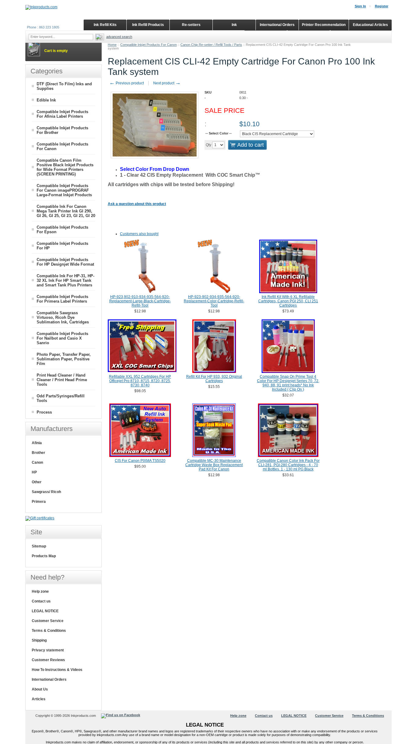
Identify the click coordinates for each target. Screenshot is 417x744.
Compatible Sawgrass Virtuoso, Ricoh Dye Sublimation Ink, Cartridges (63, 317)
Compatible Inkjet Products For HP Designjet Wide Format (65, 262)
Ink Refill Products (148, 25)
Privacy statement (48, 650)
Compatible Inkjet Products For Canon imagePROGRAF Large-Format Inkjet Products (64, 190)
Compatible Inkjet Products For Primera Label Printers (62, 299)
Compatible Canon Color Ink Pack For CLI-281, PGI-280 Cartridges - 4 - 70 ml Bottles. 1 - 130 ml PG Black (288, 465)
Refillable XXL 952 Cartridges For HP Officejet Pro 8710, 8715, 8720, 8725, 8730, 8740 (140, 380)
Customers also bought (139, 234)
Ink (234, 25)
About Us (40, 689)
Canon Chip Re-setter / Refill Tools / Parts (211, 44)
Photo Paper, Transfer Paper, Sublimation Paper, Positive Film (64, 359)
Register (381, 6)
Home (112, 44)
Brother (38, 453)
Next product (167, 83)
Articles (38, 699)
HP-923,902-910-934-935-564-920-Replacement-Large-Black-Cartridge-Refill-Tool (140, 301)
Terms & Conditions (49, 630)
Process (44, 412)
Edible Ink (46, 100)
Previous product (126, 83)
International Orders (49, 679)
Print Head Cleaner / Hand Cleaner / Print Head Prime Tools (62, 380)
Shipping (39, 640)
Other (37, 482)
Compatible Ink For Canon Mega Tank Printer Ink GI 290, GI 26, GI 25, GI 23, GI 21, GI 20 (66, 211)
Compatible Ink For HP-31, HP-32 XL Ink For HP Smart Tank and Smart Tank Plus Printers (65, 280)
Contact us (41, 601)
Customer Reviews (48, 660)
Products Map (44, 556)
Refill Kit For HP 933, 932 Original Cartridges (214, 378)
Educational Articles (370, 25)
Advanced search (119, 37)
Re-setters (191, 25)
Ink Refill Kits (105, 25)
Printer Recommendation (324, 25)
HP (34, 472)
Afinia (37, 443)
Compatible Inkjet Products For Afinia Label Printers (62, 114)
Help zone (40, 591)
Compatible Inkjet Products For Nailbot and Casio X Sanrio (62, 338)
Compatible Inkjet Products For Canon (148, 44)
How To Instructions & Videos (57, 670)
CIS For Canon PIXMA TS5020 (140, 461)
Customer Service (47, 621)
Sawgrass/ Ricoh (46, 492)
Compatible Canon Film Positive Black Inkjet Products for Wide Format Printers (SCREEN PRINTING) (65, 167)
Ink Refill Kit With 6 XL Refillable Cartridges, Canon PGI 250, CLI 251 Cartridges (288, 301)
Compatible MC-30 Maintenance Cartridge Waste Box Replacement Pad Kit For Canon (214, 465)
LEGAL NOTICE (45, 611)
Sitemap (39, 546)
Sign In (360, 6)
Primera (39, 501)
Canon (37, 462)
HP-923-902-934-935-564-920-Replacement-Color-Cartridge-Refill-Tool (214, 301)
